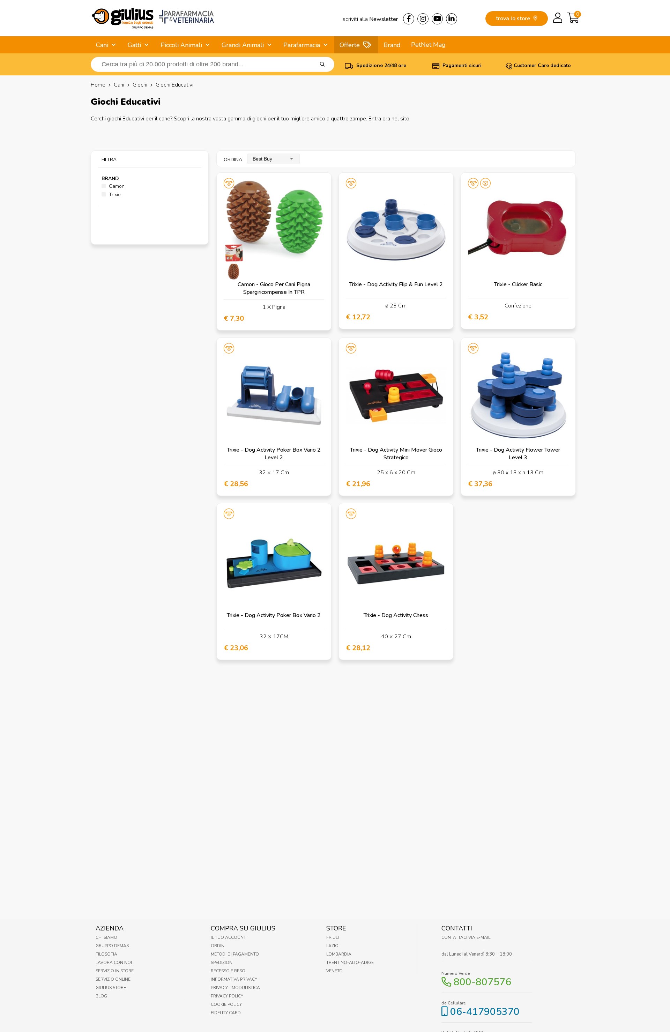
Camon (116, 186)
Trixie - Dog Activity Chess (396, 615)
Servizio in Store (115, 971)
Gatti (134, 45)
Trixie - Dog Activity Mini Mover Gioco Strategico (396, 453)
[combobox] (273, 159)
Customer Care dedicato (542, 65)
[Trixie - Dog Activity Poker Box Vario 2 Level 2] (274, 395)
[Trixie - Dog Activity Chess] (396, 560)
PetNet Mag (428, 44)
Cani (102, 45)
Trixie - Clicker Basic (518, 284)
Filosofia (106, 954)
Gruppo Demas (112, 946)
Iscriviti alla (370, 19)
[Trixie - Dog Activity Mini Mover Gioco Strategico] (396, 395)
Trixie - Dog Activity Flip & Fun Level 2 (396, 284)
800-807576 (482, 982)
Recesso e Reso (228, 971)
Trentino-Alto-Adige (350, 962)
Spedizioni (222, 962)
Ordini (218, 946)
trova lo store (513, 18)
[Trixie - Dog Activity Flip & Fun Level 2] (396, 230)
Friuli (332, 937)
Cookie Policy (226, 1004)
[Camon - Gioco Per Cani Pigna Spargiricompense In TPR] (274, 230)
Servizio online (113, 979)
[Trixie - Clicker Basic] (518, 230)
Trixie (114, 194)
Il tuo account (228, 937)
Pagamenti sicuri (461, 65)
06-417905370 (485, 1011)
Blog (101, 996)
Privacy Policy (227, 996)
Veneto (334, 971)
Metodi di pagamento (235, 954)
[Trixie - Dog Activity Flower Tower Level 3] (518, 395)
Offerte (350, 45)
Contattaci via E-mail (465, 937)
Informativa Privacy (234, 979)
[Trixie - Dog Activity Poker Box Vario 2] (274, 560)
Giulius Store (111, 987)
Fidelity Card (226, 1013)
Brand (392, 45)
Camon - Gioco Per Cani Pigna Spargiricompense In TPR (274, 288)
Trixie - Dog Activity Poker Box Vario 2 (274, 615)
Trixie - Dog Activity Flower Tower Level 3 (518, 453)
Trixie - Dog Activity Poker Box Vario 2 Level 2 (274, 453)
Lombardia (338, 954)
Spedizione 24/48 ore (380, 65)
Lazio (332, 946)
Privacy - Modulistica (235, 987)
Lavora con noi (114, 962)
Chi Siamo (106, 937)
